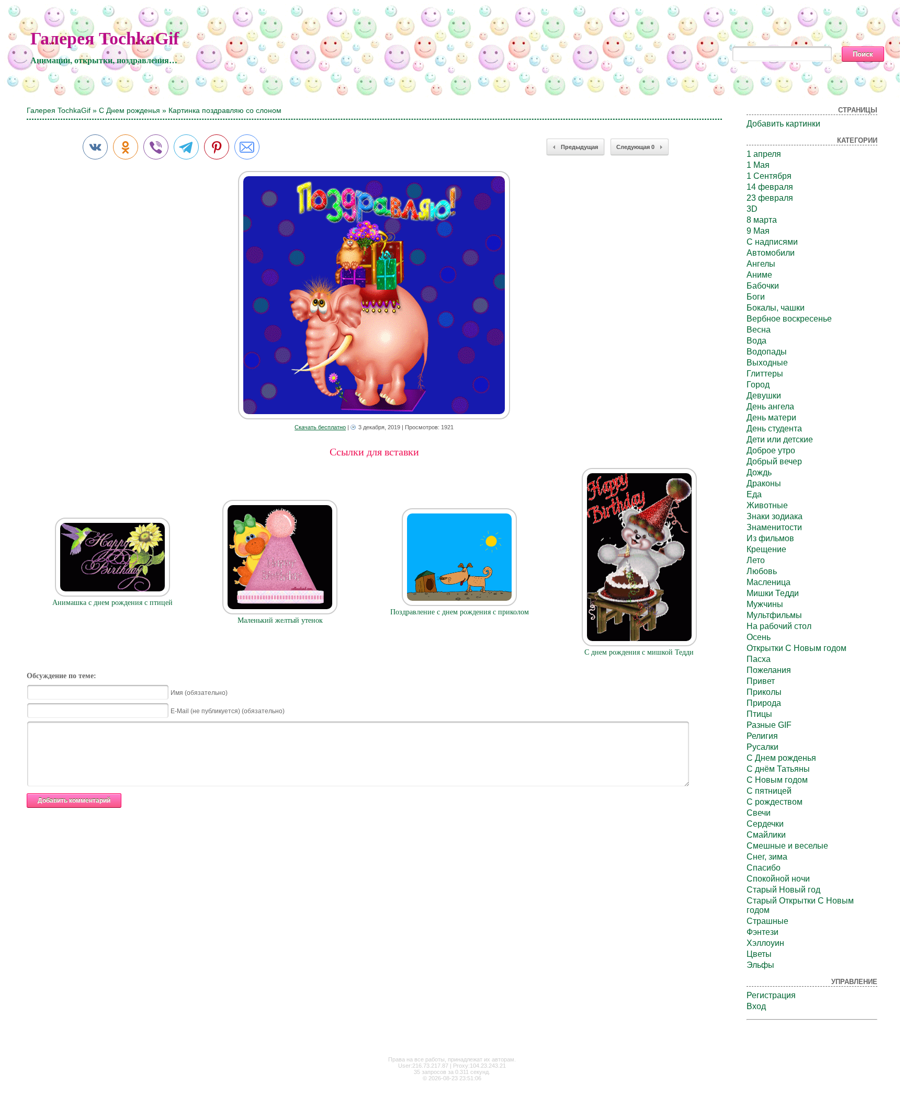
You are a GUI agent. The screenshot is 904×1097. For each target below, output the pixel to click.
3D (752, 208)
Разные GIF (769, 725)
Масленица (768, 582)
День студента (774, 428)
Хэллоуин (765, 943)
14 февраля (770, 186)
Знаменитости (774, 527)
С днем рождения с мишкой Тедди (639, 652)
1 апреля (764, 154)
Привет (761, 681)
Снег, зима (767, 856)
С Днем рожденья (129, 110)
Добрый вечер (774, 461)
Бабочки (763, 285)
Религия (762, 736)
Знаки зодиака (775, 516)
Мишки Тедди (773, 593)
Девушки (764, 395)
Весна (759, 329)
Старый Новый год (783, 889)
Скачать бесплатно (320, 427)
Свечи (759, 812)
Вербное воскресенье (789, 318)
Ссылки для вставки (374, 452)
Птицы (759, 714)
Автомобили (771, 252)
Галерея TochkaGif (104, 38)
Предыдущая (579, 147)
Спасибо (764, 867)
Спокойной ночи (778, 878)
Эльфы (760, 965)
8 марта (762, 219)
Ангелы (761, 263)
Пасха (759, 659)
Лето (756, 560)
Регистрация (771, 995)
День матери (771, 417)
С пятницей (769, 790)
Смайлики (766, 834)
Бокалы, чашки (776, 307)
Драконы (764, 483)
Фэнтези (762, 932)
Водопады (767, 351)
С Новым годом (777, 779)
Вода (756, 340)
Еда (754, 494)
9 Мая (758, 230)
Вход (756, 1006)
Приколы (764, 692)
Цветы (759, 954)
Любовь (762, 571)
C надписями (772, 241)
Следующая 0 (635, 147)
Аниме (759, 274)
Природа (764, 703)
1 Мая (758, 165)
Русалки (762, 746)
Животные (767, 505)
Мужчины (765, 604)
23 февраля (770, 197)
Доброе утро (771, 450)
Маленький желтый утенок (280, 620)
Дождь (759, 472)
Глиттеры (765, 373)
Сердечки (765, 823)
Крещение (766, 549)
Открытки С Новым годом (796, 648)
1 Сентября (769, 176)
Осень (759, 637)
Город (758, 384)
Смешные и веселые (787, 845)
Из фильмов (770, 538)
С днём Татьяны (778, 768)
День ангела (770, 406)
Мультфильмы (774, 615)
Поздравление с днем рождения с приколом (459, 612)
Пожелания (769, 670)
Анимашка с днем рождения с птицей (112, 603)
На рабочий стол (779, 626)
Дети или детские (780, 439)
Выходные (767, 362)
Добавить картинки (783, 123)
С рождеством (775, 801)
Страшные (767, 921)
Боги (756, 296)
